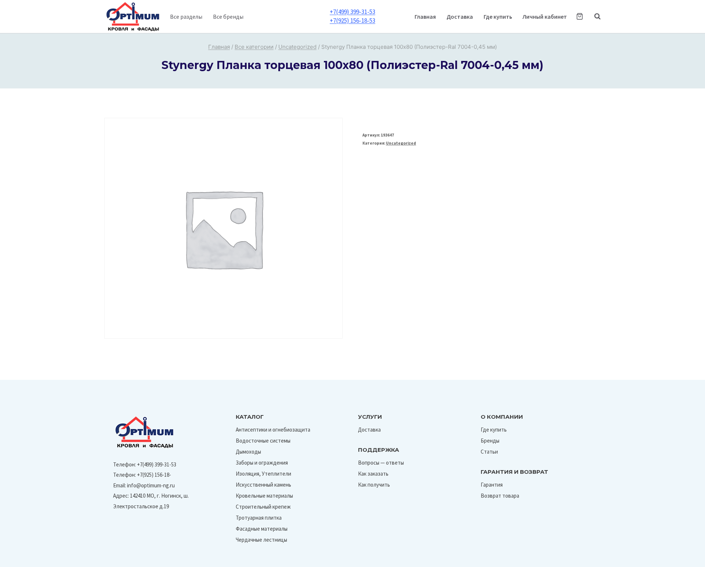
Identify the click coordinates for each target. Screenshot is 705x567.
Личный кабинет (545, 16)
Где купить (498, 16)
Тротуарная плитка (259, 517)
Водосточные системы (263, 440)
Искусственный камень (263, 484)
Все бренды (228, 16)
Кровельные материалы (264, 495)
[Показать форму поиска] (594, 16)
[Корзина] (579, 16)
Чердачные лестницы (261, 539)
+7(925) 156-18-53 (352, 21)
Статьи (489, 451)
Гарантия (492, 484)
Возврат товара (500, 495)
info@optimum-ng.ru (151, 485)
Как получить (374, 484)
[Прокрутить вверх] (682, 559)
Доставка (459, 16)
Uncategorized (401, 143)
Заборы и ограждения (262, 462)
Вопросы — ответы (381, 462)
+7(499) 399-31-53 (352, 12)
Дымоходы (248, 451)
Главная (425, 16)
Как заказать (373, 473)
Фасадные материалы (262, 528)
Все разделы (186, 16)
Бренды (490, 440)
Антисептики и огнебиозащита (273, 429)
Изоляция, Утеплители (263, 473)
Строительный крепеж (263, 506)
